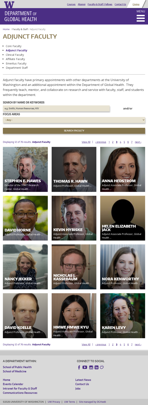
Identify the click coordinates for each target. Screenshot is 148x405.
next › (138, 142)
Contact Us (120, 4)
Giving (136, 4)
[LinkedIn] (96, 367)
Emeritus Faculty (16, 63)
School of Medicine (14, 371)
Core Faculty (13, 46)
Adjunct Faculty (16, 50)
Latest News (83, 379)
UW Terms (69, 401)
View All (86, 142)
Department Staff (17, 67)
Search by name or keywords (24, 102)
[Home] (20, 16)
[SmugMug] (102, 367)
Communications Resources (20, 392)
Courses (71, 4)
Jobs (78, 388)
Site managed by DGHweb (92, 401)
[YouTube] (85, 367)
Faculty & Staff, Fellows (100, 4)
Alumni (81, 4)
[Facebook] (79, 367)
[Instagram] (91, 367)
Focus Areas (11, 114)
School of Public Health (17, 367)
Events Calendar (13, 384)
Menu (141, 11)
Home (6, 29)
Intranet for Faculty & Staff (20, 388)
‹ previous (100, 142)
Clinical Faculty (15, 55)
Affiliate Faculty (15, 59)
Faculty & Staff (20, 29)
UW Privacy (54, 401)
